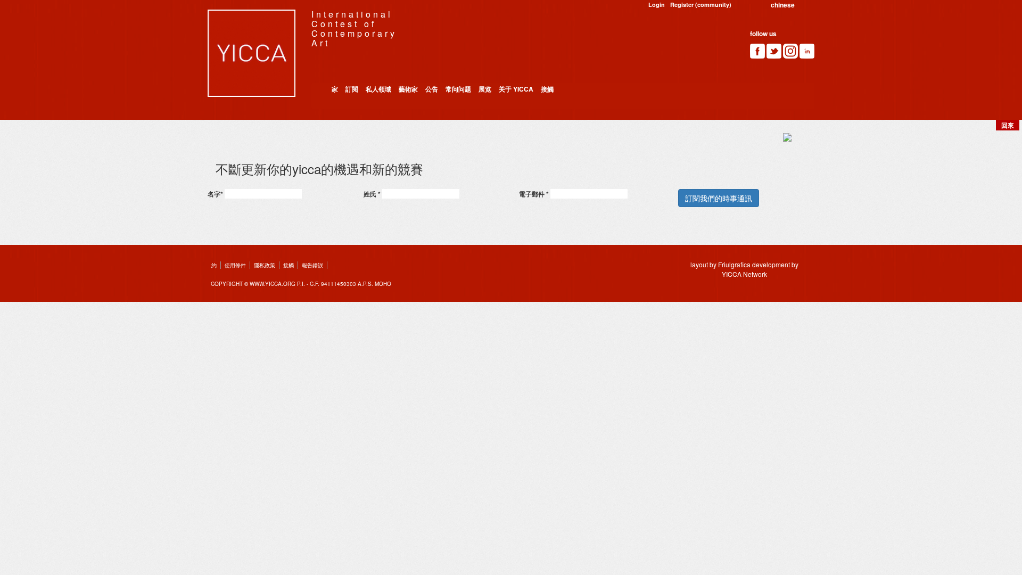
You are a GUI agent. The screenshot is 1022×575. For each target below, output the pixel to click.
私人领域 (378, 89)
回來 (1007, 125)
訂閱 (351, 89)
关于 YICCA (516, 89)
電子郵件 (534, 194)
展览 (485, 89)
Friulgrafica (734, 264)
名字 (215, 194)
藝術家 (408, 89)
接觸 (547, 89)
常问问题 (458, 89)
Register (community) (700, 5)
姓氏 (372, 194)
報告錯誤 (312, 265)
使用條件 (235, 265)
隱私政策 (264, 265)
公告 (431, 89)
